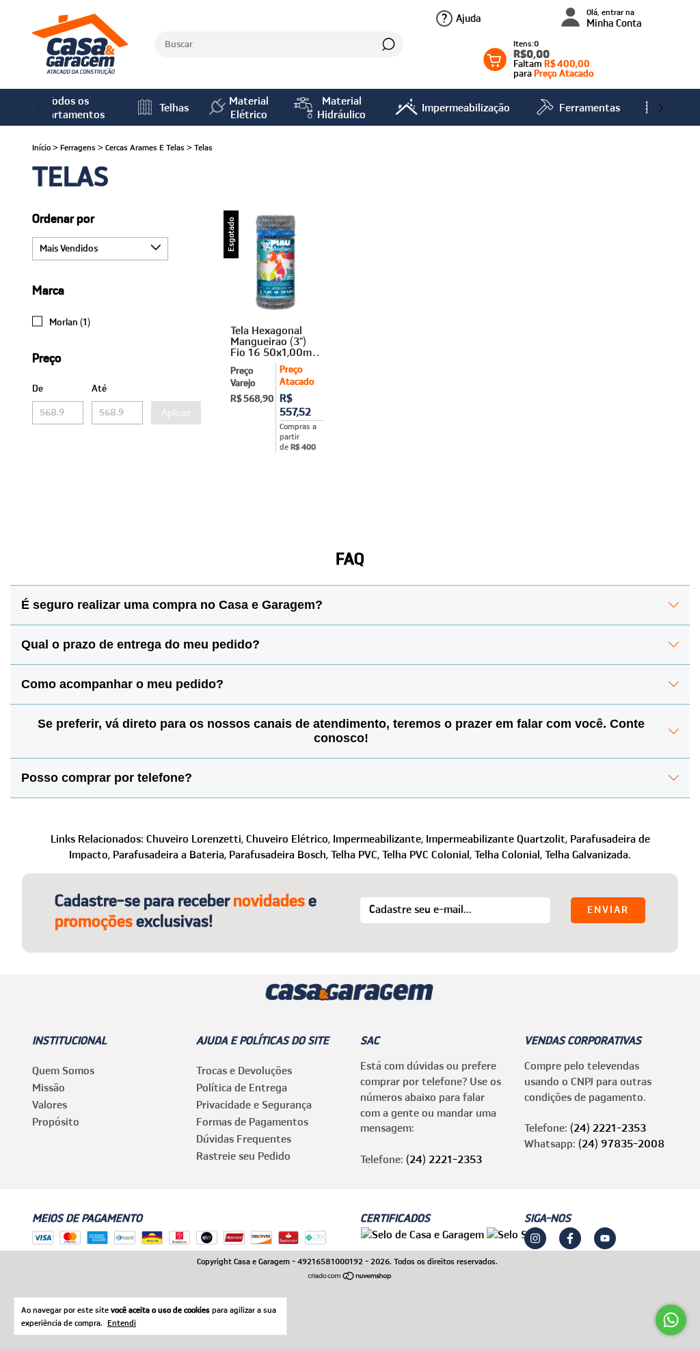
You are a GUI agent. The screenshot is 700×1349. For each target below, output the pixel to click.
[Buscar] (387, 44)
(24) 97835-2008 (621, 1143)
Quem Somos (63, 1070)
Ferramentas (589, 107)
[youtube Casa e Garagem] (605, 1238)
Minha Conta (614, 18)
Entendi (121, 1323)
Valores (49, 1104)
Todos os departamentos (68, 107)
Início (41, 147)
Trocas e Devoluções (244, 1070)
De (37, 388)
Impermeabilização (466, 107)
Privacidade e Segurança (254, 1104)
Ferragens (78, 147)
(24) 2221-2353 (444, 1159)
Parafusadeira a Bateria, (169, 854)
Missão (48, 1087)
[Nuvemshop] (350, 1276)
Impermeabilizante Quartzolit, (496, 838)
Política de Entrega (241, 1087)
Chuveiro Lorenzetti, (194, 838)
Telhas (174, 107)
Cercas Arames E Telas (145, 147)
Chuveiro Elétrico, (288, 838)
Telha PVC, (355, 854)
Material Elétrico (249, 107)
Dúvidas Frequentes (243, 1138)
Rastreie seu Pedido (243, 1155)
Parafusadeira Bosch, (278, 854)
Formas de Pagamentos (252, 1121)
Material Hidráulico (341, 107)
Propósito (55, 1121)
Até (99, 388)
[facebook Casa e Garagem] (570, 1238)
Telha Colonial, (508, 854)
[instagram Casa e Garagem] (535, 1238)
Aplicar (176, 412)
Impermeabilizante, (378, 838)
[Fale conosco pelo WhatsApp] (671, 1320)
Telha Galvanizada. (588, 854)
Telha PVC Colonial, (427, 854)
